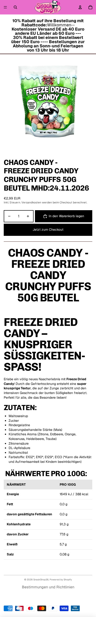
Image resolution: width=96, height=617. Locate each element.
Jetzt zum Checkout (48, 229)
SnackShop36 (40, 579)
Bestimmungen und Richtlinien (48, 587)
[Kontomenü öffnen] (80, 7)
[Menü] (5, 7)
